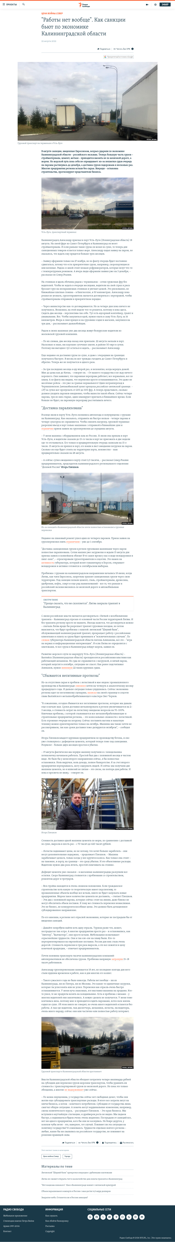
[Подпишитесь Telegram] (116, 1217)
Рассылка (50, 1226)
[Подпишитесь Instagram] (122, 1217)
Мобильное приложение (15, 1216)
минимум (67, 668)
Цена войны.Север (52, 13)
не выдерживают (74, 1090)
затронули (117, 959)
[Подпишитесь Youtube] (109, 1217)
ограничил (47, 429)
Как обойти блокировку (56, 1221)
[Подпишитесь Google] (90, 1217)
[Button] (103, 49)
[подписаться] (142, 1217)
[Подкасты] (135, 1217)
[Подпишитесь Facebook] (96, 1217)
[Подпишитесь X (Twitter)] (103, 1217)
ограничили (73, 542)
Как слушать (51, 1216)
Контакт (7, 1232)
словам (45, 640)
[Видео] (147, 5)
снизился (80, 686)
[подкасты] (155, 5)
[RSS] (129, 1217)
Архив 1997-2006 (11, 1226)
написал (92, 693)
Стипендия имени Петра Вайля (18, 1221)
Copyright (50, 1232)
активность (48, 563)
